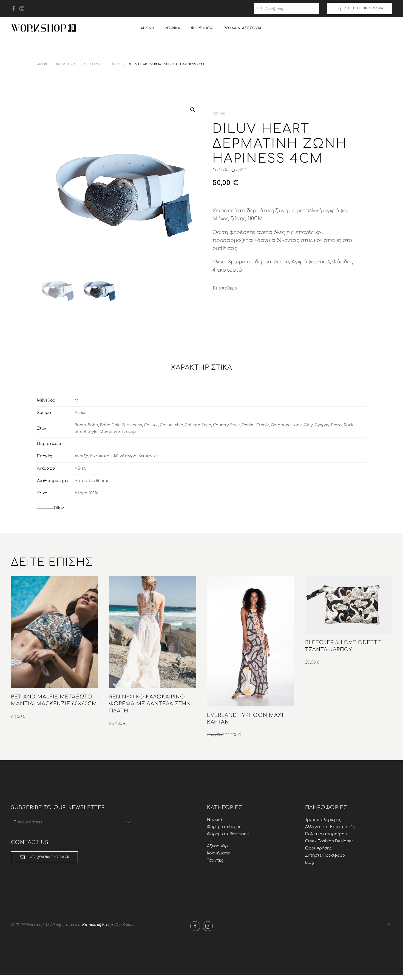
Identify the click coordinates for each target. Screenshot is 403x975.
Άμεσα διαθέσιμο (92, 481)
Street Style (86, 432)
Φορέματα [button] (202, 28)
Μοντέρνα (110, 432)
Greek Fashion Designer (329, 841)
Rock (348, 425)
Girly (308, 425)
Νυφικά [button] (172, 28)
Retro (336, 425)
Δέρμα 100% (86, 493)
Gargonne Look (286, 425)
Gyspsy (322, 425)
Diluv (59, 508)
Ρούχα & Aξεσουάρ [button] (243, 28)
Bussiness (132, 425)
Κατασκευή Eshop (97, 924)
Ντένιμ (129, 432)
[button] (193, 110)
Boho (93, 425)
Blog (309, 862)
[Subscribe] (128, 822)
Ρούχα (218, 114)
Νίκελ (80, 468)
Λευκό (81, 413)
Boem (80, 425)
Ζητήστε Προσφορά (364, 8)
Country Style (226, 425)
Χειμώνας (148, 456)
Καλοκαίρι (100, 456)
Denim (248, 425)
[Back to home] (44, 28)
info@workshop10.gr (48, 857)
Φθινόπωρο (125, 456)
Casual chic (171, 425)
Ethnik (262, 425)
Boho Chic (110, 425)
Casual (151, 425)
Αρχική (147, 28)
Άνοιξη (81, 456)
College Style (198, 425)
